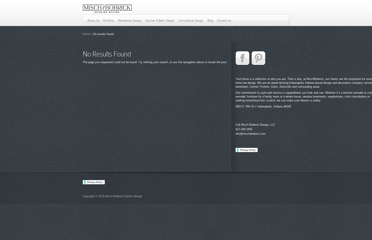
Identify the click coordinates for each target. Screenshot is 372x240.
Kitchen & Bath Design (160, 20)
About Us (93, 20)
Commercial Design (191, 20)
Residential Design (130, 20)
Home (86, 34)
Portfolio (108, 20)
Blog (210, 20)
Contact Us (224, 20)
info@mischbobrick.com (251, 133)
